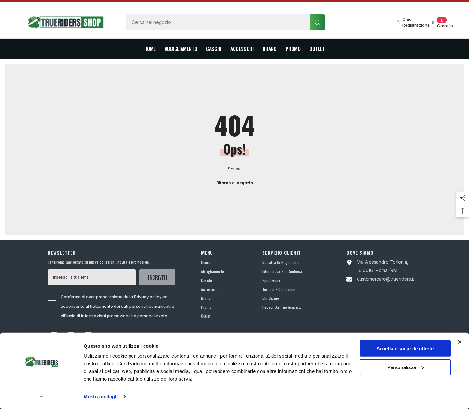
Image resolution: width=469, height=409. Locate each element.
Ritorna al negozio (234, 182)
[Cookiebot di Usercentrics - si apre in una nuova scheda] (41, 396)
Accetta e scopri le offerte (405, 348)
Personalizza (401, 367)
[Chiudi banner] (459, 342)
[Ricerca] (225, 22)
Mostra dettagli (101, 396)
